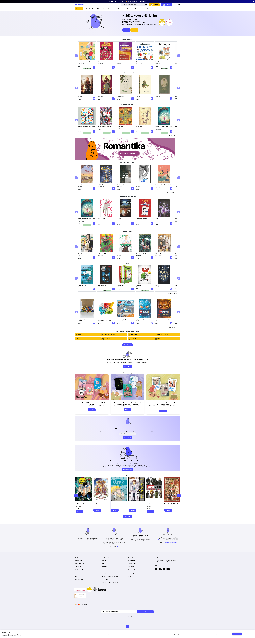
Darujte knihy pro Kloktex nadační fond (110, 582)
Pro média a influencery (133, 569)
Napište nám (130, 616)
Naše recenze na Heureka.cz (81, 563)
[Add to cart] (94, 67)
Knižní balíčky (104, 566)
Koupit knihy (126, 29)
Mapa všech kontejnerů (127, 469)
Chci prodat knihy (127, 366)
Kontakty (130, 576)
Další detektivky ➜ (172, 293)
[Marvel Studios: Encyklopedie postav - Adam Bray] (154, 490)
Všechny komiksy (127, 516)
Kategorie (80, 8)
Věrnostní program (132, 560)
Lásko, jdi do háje (115, 503)
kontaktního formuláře (160, 561)
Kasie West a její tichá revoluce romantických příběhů (91, 403)
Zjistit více (19, 635)
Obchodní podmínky (132, 563)
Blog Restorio (131, 566)
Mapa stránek (125, 616)
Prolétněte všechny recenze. (170, 542)
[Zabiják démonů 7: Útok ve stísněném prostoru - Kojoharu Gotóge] (83, 490)
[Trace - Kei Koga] (136, 490)
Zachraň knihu (120, 8)
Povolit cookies (237, 634)
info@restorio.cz (173, 561)
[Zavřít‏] (253, 1)
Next (179, 495)
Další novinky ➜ (173, 136)
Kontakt (149, 8)
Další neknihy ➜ (173, 327)
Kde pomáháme (105, 579)
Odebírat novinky (127, 437)
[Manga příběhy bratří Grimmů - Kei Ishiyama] (172, 490)
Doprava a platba (139, 8)
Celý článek (92, 409)
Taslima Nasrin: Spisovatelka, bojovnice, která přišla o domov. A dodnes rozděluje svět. (127, 403)
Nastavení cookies (248, 634)
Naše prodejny (78, 566)
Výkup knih (110, 8)
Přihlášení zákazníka (79, 569)
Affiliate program (131, 573)
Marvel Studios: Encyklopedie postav (153, 504)
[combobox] (134, 4)
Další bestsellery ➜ (172, 192)
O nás (76, 576)
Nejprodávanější (89, 8)
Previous (76, 495)
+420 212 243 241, (163, 563)
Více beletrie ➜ (173, 228)
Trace (130, 503)
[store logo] (79, 5)
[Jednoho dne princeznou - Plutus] (101, 490)
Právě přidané (100, 8)
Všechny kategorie (127, 344)
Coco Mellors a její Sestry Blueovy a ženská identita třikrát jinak (163, 403)
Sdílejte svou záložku (79, 579)
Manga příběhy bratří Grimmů (171, 503)
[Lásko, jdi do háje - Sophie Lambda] (119, 490)
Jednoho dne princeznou (99, 503)
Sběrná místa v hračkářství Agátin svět (110, 576)
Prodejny (129, 8)
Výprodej (104, 573)
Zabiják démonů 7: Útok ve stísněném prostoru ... (82, 504)
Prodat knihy (134, 29)
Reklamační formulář (79, 573)
